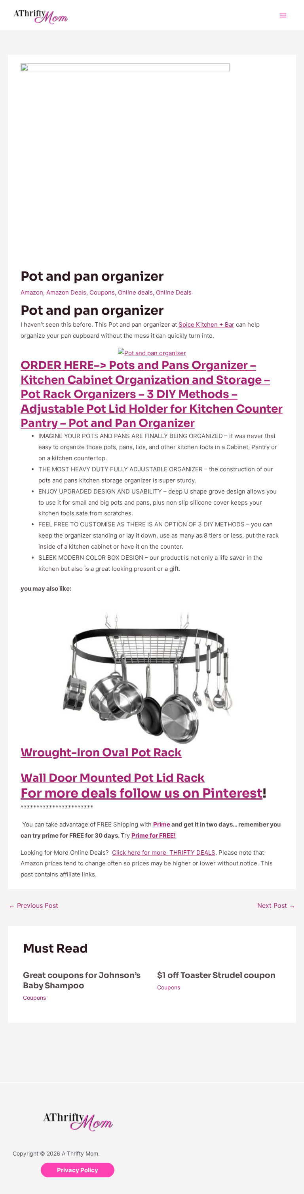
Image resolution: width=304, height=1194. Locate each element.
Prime (161, 824)
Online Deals (174, 292)
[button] (77, 1170)
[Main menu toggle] (283, 15)
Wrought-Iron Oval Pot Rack (101, 753)
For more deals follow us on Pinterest (141, 793)
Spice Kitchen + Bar (206, 324)
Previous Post (33, 905)
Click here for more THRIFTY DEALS (163, 852)
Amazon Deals (66, 292)
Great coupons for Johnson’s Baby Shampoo (82, 980)
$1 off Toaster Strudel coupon (216, 975)
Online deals (135, 292)
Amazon (32, 292)
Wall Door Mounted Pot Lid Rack (113, 778)
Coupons (102, 292)
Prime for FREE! (153, 835)
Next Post (276, 905)
